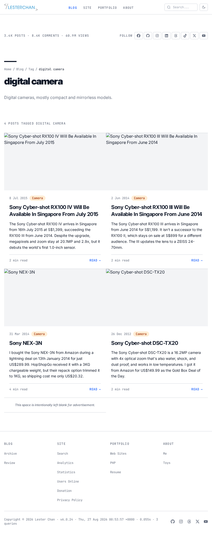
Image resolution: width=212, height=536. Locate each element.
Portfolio (107, 8)
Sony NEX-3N (25, 343)
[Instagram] (157, 35)
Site (87, 8)
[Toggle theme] (204, 7)
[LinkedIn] (166, 35)
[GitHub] (148, 35)
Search (62, 454)
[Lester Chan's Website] (21, 7)
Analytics (65, 463)
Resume (115, 472)
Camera (37, 198)
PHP (113, 463)
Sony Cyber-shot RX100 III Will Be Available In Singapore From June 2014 (156, 210)
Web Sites (118, 454)
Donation (64, 491)
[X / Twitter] (194, 35)
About (128, 8)
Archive (10, 454)
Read (95, 260)
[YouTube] (204, 35)
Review (9, 463)
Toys (166, 463)
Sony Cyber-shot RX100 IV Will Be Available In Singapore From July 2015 (53, 210)
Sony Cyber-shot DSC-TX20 (144, 343)
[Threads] (176, 35)
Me (165, 454)
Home (7, 69)
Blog (73, 8)
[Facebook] (138, 35)
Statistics (66, 472)
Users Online (68, 481)
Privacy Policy (69, 500)
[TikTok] (185, 35)
